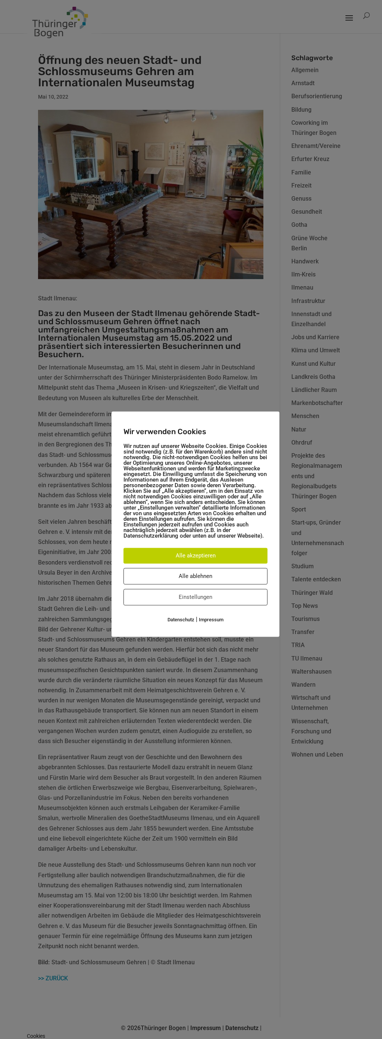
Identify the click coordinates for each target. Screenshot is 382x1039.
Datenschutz (180, 619)
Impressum (211, 619)
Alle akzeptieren (196, 555)
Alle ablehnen (195, 576)
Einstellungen (195, 597)
